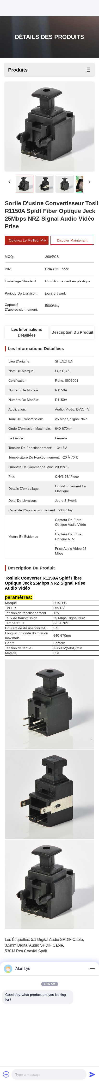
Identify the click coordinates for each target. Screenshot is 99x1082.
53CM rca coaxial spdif (26, 951)
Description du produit (72, 332)
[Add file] (6, 1074)
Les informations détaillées (26, 332)
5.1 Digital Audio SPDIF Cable (57, 939)
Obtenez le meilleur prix (27, 240)
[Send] (92, 1074)
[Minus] (92, 969)
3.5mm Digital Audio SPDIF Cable (34, 945)
